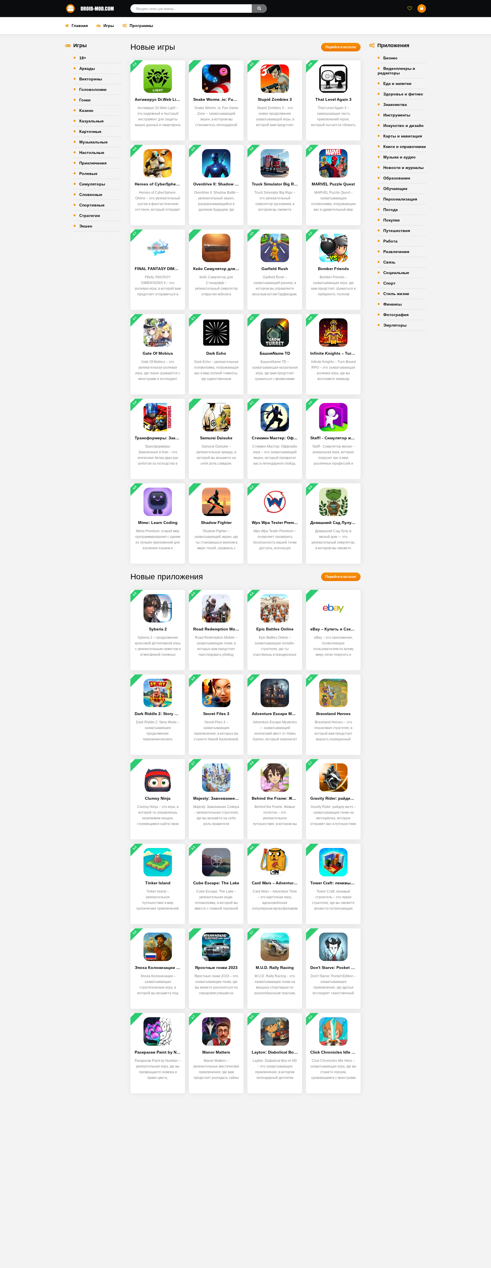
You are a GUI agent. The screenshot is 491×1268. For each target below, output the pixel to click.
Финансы (392, 304)
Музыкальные (93, 142)
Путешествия (396, 230)
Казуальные (91, 121)
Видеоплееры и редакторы (396, 70)
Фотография (396, 314)
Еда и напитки (397, 83)
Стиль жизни (396, 293)
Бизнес (390, 58)
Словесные (90, 194)
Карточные (90, 131)
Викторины (90, 79)
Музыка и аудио (399, 157)
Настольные (91, 152)
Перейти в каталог (340, 47)
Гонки (85, 100)
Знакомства (395, 104)
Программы (141, 25)
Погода (390, 209)
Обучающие (395, 188)
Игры (108, 25)
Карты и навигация (402, 136)
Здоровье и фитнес (403, 94)
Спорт (389, 283)
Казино (86, 110)
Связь (389, 262)
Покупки (391, 220)
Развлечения (396, 251)
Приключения (93, 163)
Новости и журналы (403, 167)
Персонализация (400, 199)
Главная (80, 25)
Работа (390, 241)
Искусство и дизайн (403, 125)
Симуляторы (92, 184)
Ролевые (88, 173)
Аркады (87, 68)
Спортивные (92, 205)
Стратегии (89, 215)
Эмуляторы (395, 325)
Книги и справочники (404, 146)
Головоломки (93, 89)
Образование (396, 178)
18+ (82, 58)
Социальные (396, 272)
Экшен (85, 226)
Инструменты (396, 115)
